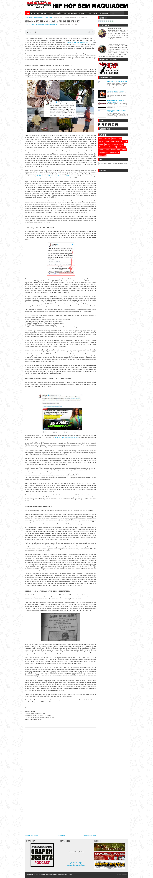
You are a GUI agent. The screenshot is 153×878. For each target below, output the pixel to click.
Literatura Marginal (116, 141)
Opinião (101, 144)
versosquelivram (114, 152)
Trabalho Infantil (103, 152)
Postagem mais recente (31, 835)
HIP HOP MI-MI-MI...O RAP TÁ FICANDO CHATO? (115, 101)
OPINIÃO (51, 13)
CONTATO (88, 13)
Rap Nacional (121, 147)
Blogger (125, 874)
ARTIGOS (81, 13)
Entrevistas (107, 138)
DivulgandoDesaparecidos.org (76, 865)
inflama (107, 141)
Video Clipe (102, 155)
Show (107, 149)
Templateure (29, 876)
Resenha (101, 149)
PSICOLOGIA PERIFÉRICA (70, 13)
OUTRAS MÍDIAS (103, 13)
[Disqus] (60, 755)
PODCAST (44, 13)
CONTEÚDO (58, 13)
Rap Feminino (103, 147)
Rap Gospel (112, 147)
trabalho (124, 149)
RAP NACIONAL (35, 13)
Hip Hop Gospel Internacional (115, 91)
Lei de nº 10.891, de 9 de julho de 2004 (66, 437)
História (101, 141)
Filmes (120, 138)
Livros (125, 141)
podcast (107, 144)
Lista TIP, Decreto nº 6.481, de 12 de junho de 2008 (52, 176)
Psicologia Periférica (39, 24)
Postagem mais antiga (89, 835)
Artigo (28, 24)
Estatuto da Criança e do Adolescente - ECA (78, 42)
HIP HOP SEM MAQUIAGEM (41, 874)
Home (27, 13)
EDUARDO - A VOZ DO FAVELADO (117, 81)
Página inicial (61, 835)
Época (114, 138)
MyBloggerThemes (62, 874)
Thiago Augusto (51, 24)
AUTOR (95, 13)
